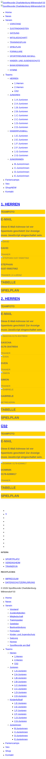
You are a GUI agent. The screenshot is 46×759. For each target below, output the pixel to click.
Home (8, 12)
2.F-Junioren (21, 147)
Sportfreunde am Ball (22, 56)
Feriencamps (12, 179)
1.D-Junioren (21, 123)
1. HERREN (10, 204)
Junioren (15, 95)
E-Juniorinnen (21, 176)
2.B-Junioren (21, 111)
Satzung (14, 33)
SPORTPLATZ (12, 559)
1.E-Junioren (21, 135)
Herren (14, 78)
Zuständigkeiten (19, 28)
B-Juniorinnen (21, 164)
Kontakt (9, 191)
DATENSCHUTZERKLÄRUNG (20, 582)
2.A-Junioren (21, 103)
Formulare (16, 51)
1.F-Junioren (21, 143)
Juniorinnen (17, 159)
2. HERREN (10, 299)
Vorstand (15, 24)
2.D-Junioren (21, 127)
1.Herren (19, 83)
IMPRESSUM (11, 579)
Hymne (13, 70)
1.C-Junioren (21, 115)
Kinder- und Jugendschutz (25, 61)
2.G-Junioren (21, 155)
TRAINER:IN (11, 566)
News (8, 16)
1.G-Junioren (21, 151)
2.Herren (19, 87)
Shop (10, 187)
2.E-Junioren (21, 139)
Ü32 (16, 91)
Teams (9, 74)
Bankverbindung (19, 65)
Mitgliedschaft (18, 38)
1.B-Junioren (21, 107)
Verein (8, 20)
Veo (7, 183)
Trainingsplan (18, 42)
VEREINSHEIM (12, 562)
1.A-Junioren (21, 99)
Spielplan (15, 47)
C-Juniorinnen (21, 168)
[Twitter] (6, 514)
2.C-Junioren (21, 119)
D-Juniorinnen (21, 172)
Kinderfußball (19, 131)
